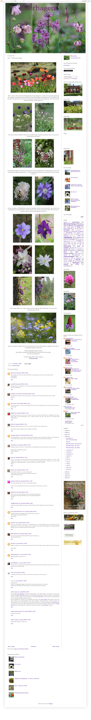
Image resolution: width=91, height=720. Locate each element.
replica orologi (14, 619)
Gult (79, 235)
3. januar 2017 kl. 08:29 (19, 572)
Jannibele (74, 56)
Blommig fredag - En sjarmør (73, 447)
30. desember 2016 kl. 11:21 (23, 403)
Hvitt (65, 239)
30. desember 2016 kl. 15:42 (20, 457)
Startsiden (33, 646)
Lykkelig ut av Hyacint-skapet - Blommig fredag (77, 185)
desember (68, 438)
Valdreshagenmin (15, 554)
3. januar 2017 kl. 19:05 (20, 580)
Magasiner (74, 244)
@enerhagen (67, 65)
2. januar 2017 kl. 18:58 (24, 562)
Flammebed (66, 231)
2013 (66, 475)
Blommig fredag (33, 358)
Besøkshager (76, 222)
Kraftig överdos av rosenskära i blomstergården (75, 360)
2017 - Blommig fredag (71, 439)
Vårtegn (66, 264)
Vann (70, 261)
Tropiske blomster (68, 259)
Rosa (79, 250)
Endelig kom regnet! (75, 349)
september (69, 454)
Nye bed (74, 247)
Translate (74, 78)
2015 (66, 472)
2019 (66, 430)
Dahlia (78, 227)
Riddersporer (73, 250)
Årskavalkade (67, 265)
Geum (74, 235)
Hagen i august (74, 378)
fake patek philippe (19, 593)
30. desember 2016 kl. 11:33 (22, 413)
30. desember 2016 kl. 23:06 (26, 503)
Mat (80, 244)
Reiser (65, 250)
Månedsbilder (67, 246)
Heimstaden (14, 445)
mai (67, 461)
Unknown (13, 522)
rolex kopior (45, 605)
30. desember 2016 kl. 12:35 (26, 435)
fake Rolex (40, 596)
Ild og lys (80, 239)
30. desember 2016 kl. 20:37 (21, 492)
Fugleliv (66, 234)
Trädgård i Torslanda (16, 393)
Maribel (12, 492)
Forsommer (69, 233)
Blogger (51, 703)
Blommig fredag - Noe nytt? (72, 445)
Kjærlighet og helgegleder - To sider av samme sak (27, 678)
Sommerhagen (69, 256)
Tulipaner (77, 259)
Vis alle (82, 425)
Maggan (13, 413)
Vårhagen (75, 263)
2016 (66, 436)
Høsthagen (72, 239)
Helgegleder (68, 237)
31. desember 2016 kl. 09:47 (30, 511)
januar (68, 469)
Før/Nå (72, 234)
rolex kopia (54, 602)
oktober (68, 452)
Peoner (73, 249)
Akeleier (66, 222)
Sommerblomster (76, 254)
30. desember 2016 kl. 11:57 (20, 424)
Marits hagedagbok (70, 348)
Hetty (12, 457)
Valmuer (65, 261)
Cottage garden (70, 227)
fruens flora (13, 403)
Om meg (80, 247)
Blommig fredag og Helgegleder (75, 207)
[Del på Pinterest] (30, 363)
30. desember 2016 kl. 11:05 (28, 393)
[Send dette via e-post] (25, 363)
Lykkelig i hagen (15, 435)
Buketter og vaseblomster (76, 225)
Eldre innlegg (56, 646)
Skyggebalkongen (69, 397)
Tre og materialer (76, 258)
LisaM (12, 384)
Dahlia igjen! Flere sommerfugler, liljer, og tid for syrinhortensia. (76, 370)
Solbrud (80, 253)
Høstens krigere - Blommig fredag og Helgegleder (75, 200)
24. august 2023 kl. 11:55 (29, 611)
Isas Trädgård (68, 358)
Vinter (79, 261)
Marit (12, 424)
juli (67, 457)
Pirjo (12, 572)
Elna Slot (13, 543)
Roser (65, 252)
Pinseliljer (79, 249)
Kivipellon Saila (14, 481)
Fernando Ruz (68, 387)
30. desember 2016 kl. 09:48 (21, 372)
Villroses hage (68, 367)
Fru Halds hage (69, 377)
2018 (66, 432)
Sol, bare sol (74, 191)
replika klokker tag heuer (17, 611)
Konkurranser (74, 241)
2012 (66, 477)
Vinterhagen (66, 263)
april (67, 463)
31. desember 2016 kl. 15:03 (22, 522)
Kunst (69, 243)
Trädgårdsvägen (15, 503)
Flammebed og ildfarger (78, 231)
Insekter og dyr (67, 240)
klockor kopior (14, 591)
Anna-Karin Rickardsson (17, 511)
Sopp (81, 256)
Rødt (77, 252)
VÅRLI (66, 411)
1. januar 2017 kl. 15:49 (21, 543)
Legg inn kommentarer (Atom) (21, 648)
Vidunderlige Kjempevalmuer (22, 692)
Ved (76, 261)
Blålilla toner (18, 671)
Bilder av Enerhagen (19, 657)
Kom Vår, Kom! (74, 177)
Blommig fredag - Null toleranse (73, 443)
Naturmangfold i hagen (70, 407)
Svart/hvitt (66, 258)
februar (68, 467)
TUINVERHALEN (69, 338)
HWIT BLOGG (14, 533)
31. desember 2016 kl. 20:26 (24, 533)
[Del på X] (27, 363)
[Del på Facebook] (29, 363)
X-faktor (77, 264)
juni (67, 459)
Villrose (13, 470)
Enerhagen (67, 230)
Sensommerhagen (69, 253)
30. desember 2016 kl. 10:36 (21, 384)
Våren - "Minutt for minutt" (21, 685)
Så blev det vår (68, 422)
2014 (66, 473)
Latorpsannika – (69, 421)
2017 (66, 434)
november (69, 450)
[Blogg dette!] (26, 363)
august (68, 455)
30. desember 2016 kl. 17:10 (21, 470)
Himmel (78, 237)
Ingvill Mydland (15, 562)
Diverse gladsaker (68, 228)
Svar (12, 379)
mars (67, 465)
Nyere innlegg (11, 646)
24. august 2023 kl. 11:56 (24, 619)
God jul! (68, 441)
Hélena (12, 372)
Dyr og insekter (78, 228)
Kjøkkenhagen (67, 241)
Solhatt (65, 254)
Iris (73, 240)
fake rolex (22, 595)
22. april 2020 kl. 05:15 (23, 591)
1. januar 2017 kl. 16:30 (25, 554)
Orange (66, 249)
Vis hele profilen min (75, 58)
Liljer (75, 243)
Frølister (79, 232)
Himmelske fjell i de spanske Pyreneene (75, 171)
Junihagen (78, 240)
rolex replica (44, 599)
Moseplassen (68, 406)
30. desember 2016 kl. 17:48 (25, 481)
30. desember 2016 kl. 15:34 (23, 445)
